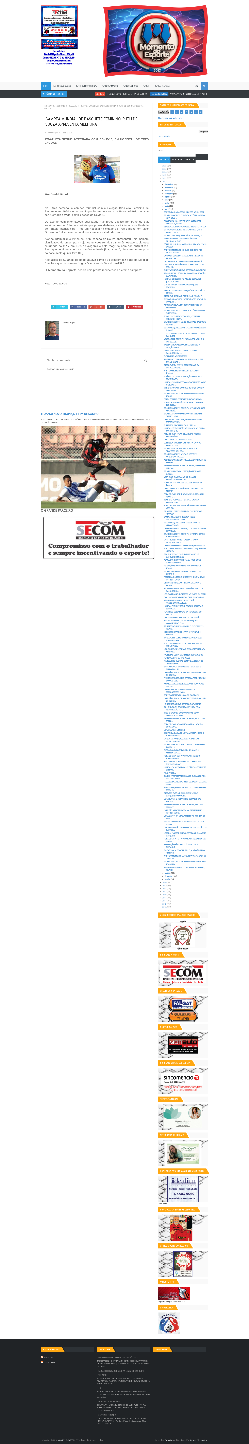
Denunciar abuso (170, 118)
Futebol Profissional (86, 86)
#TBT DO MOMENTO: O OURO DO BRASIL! (181, 695)
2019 (164, 885)
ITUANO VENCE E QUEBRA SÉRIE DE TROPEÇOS (183, 235)
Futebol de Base (130, 86)
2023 (164, 175)
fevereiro (169, 876)
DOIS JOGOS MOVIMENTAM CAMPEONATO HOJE (184, 597)
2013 (164, 904)
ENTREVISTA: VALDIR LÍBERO (175, 356)
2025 (164, 169)
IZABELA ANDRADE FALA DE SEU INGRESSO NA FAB (185, 227)
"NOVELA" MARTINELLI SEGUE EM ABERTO (168, 94)
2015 (164, 898)
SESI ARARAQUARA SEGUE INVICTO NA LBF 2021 (184, 212)
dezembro (169, 184)
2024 (164, 172)
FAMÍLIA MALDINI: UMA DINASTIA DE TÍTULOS (118, 1358)
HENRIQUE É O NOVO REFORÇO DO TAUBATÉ (182, 704)
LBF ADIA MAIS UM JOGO (174, 730)
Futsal (146, 86)
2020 (164, 882)
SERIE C (78, 94)
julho (167, 200)
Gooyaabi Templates (198, 1440)
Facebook (80, 306)
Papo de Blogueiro (62, 86)
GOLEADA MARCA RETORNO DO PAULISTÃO (182, 617)
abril (167, 209)
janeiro (168, 879)
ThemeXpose (170, 1440)
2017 (164, 891)
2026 (164, 166)
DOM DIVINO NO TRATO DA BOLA (178, 440)
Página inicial (164, 136)
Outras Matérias (162, 86)
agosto (168, 197)
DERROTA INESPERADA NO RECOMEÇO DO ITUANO (185, 545)
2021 (164, 181)
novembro (169, 187)
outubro (168, 190)
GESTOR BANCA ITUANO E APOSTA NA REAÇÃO (183, 261)
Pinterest (137, 306)
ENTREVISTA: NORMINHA (109, 1402)
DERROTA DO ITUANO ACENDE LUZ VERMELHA (183, 296)
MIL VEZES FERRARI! (107, 1415)
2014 (164, 901)
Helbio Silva (48, 1358)
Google (99, 306)
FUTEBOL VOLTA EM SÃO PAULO (177, 658)
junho (167, 203)
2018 (164, 888)
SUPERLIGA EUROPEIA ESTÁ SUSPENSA (180, 425)
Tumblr (118, 306)
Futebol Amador (110, 86)
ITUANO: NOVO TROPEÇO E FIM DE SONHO (105, 94)
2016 (164, 895)
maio (167, 206)
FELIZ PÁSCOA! (170, 773)
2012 (164, 907)
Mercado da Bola (138, 94)
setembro (169, 194)
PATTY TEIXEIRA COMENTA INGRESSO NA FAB (183, 399)
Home (45, 86)
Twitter (62, 306)
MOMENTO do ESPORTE (68, 1440)
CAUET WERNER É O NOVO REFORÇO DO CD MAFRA (185, 270)
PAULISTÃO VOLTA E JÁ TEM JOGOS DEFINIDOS (183, 655)
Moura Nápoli (49, 1363)
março (167, 873)
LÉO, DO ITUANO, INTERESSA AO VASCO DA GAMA (185, 594)
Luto (100, 1388)
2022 (164, 178)
